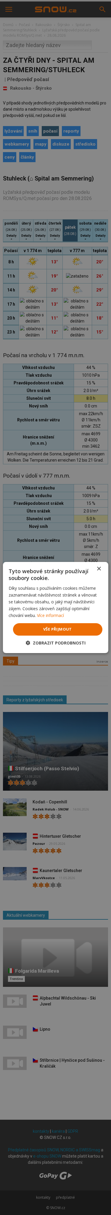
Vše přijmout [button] (57, 629)
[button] (56, 643)
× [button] (98, 569)
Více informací (50, 615)
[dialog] (55, 607)
